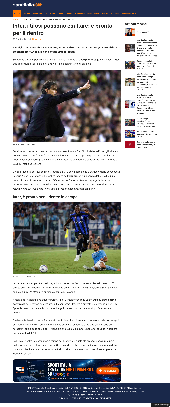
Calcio (17, 13)
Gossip (105, 13)
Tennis (60, 13)
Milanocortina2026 (129, 13)
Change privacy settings (160, 405)
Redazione (75, 398)
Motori (52, 13)
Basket (69, 13)
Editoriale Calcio (40, 13)
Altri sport (115, 13)
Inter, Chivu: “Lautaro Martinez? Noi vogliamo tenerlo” (147, 134)
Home (15, 19)
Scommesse (80, 13)
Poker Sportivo (93, 13)
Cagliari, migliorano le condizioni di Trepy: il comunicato (146, 144)
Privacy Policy (90, 398)
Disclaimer (105, 398)
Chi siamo (64, 398)
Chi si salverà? (143, 32)
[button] (155, 13)
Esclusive (26, 13)
